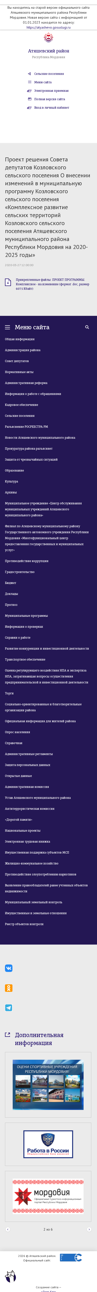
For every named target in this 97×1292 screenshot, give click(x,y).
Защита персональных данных (27, 765)
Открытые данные (18, 776)
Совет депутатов (17, 361)
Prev (8, 1230)
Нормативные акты (19, 372)
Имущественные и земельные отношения (36, 913)
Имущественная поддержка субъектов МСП (37, 852)
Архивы (11, 492)
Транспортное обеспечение (25, 659)
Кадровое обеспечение (21, 405)
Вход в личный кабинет (51, 107)
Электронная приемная (51, 91)
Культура (11, 481)
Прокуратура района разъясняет (28, 448)
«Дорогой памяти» (18, 819)
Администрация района (22, 350)
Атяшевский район (48, 51)
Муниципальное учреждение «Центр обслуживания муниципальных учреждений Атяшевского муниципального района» (43, 509)
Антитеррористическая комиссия (29, 809)
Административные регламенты (29, 754)
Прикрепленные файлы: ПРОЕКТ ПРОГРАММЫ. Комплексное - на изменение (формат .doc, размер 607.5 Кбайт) (52, 284)
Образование (14, 470)
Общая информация (20, 339)
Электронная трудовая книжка (27, 841)
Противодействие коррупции (26, 561)
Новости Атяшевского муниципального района (40, 437)
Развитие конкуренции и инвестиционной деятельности (47, 648)
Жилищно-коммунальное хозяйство (31, 863)
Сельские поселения (49, 74)
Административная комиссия (27, 787)
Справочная (13, 743)
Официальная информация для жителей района (40, 721)
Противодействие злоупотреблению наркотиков (40, 874)
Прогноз (11, 605)
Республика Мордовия (48, 57)
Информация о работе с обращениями (33, 394)
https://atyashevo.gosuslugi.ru (49, 27)
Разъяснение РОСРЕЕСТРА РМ (26, 427)
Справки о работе (17, 637)
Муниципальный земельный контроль (33, 902)
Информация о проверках (24, 626)
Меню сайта (42, 82)
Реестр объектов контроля (24, 924)
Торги (9, 693)
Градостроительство (20, 572)
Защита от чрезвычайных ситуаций (31, 459)
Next (89, 1230)
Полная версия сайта (49, 99)
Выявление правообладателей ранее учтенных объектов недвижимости (46, 888)
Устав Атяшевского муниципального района (38, 798)
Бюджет (10, 583)
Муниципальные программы (26, 616)
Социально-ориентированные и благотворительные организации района (43, 707)
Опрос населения (17, 732)
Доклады (11, 594)
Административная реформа (26, 383)
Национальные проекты (23, 830)
